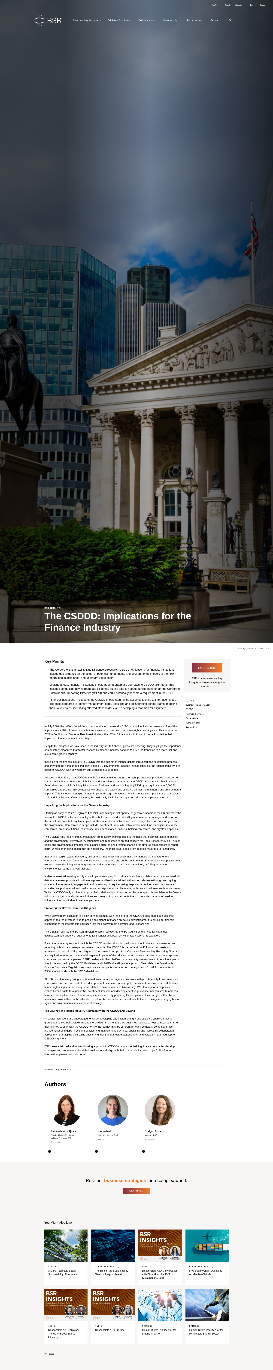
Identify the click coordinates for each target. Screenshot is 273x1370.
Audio (146, 1267)
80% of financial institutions (125, 734)
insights (143, 1022)
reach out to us (76, 1054)
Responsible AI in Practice (110, 1330)
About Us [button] (239, 5)
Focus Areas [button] (194, 20)
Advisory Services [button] (119, 20)
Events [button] (214, 20)
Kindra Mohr (105, 1131)
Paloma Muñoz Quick (63, 1131)
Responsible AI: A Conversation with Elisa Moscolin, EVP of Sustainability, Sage (160, 1274)
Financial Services (194, 714)
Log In (252, 5)
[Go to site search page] (229, 20)
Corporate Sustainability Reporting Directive (153, 951)
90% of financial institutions (78, 730)
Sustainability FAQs (108, 1267)
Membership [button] (170, 20)
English (227, 5)
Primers (147, 1326)
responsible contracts (141, 884)
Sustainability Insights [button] (86, 20)
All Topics (49, 1354)
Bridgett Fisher (154, 1131)
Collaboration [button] (146, 20)
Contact (263, 5)
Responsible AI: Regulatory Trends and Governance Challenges (63, 1333)
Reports (53, 1267)
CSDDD (80, 777)
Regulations (191, 727)
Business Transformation (197, 705)
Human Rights (192, 723)
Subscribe (207, 667)
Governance (191, 718)
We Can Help (136, 1190)
